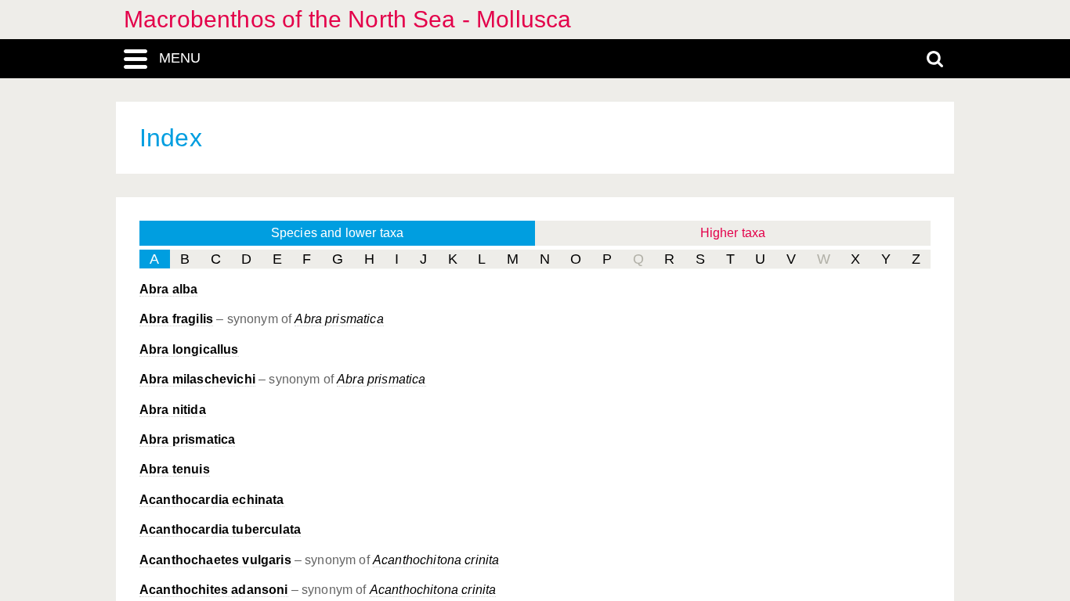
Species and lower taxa (337, 232)
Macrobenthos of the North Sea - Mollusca (347, 19)
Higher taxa (733, 232)
